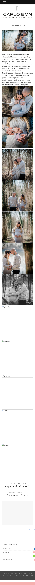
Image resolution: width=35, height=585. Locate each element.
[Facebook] (26, 2)
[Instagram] (31, 2)
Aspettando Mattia (17, 495)
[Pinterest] (29, 2)
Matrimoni (19, 556)
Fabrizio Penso (24, 577)
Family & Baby (19, 548)
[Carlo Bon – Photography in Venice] (17, 12)
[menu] (4, 2)
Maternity (19, 552)
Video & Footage (19, 559)
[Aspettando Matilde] (17, 40)
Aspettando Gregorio (17, 486)
